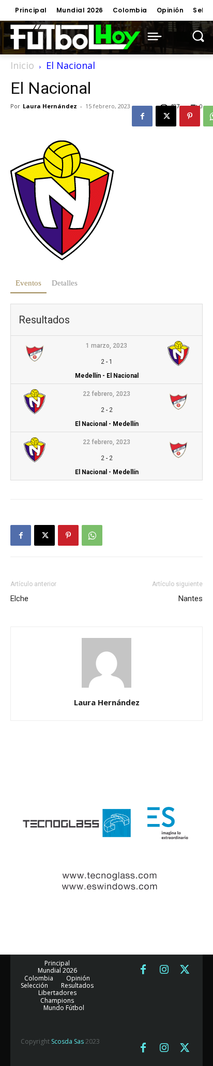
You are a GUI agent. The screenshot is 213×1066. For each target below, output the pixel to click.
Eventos (28, 283)
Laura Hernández (50, 106)
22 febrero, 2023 (106, 393)
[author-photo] (106, 688)
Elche (19, 598)
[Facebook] (142, 116)
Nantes (190, 598)
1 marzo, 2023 (106, 345)
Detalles (65, 283)
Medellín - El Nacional (107, 375)
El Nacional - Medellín (107, 424)
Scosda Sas (67, 1041)
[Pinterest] (189, 116)
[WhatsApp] (92, 535)
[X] (166, 116)
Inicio (22, 65)
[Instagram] (164, 970)
